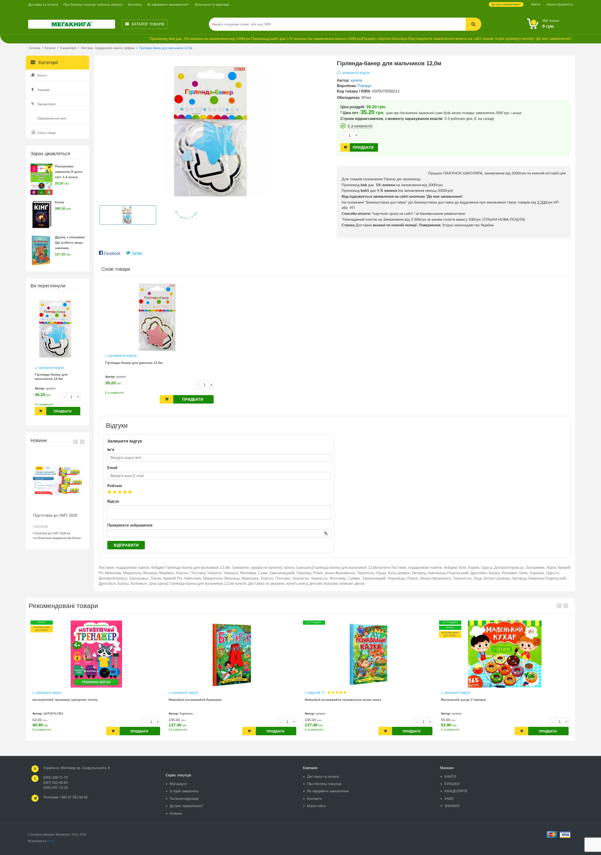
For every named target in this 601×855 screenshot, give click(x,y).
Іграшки (44, 90)
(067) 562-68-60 (55, 783)
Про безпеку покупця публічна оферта (93, 4)
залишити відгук (51, 368)
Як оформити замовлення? (168, 4)
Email (112, 468)
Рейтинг (115, 486)
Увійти (535, 4)
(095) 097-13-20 (55, 788)
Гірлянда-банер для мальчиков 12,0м (51, 377)
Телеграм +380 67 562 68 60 (65, 797)
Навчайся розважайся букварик (58, 699)
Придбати (62, 411)
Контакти (135, 4)
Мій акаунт (178, 784)
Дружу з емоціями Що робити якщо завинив (70, 242)
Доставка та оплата (43, 4)
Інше (449, 799)
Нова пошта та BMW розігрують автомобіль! (54, 517)
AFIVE (51, 841)
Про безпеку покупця (324, 784)
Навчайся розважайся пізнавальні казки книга (207, 699)
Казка (59, 202)
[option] (58, 358)
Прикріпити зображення (129, 525)
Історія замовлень (184, 791)
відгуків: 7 (452, 692)
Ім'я (110, 450)
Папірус (365, 86)
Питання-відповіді (184, 799)
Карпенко (50, 713)
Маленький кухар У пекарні (327, 699)
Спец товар (47, 133)
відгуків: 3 (180, 692)
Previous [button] (75, 441)
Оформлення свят (52, 118)
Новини (176, 813)
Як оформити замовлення (328, 791)
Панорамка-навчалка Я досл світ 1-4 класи (68, 171)
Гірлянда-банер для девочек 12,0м (133, 363)
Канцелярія (47, 104)
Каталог (147, 24)
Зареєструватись (559, 4)
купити (50, 388)
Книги (42, 75)
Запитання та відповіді (211, 4)
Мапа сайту (316, 806)
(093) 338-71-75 (55, 777)
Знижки (452, 806)
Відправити (126, 545)
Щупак (456, 713)
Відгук (113, 501)
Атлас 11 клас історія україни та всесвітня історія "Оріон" (489, 699)
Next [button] (82, 441)
